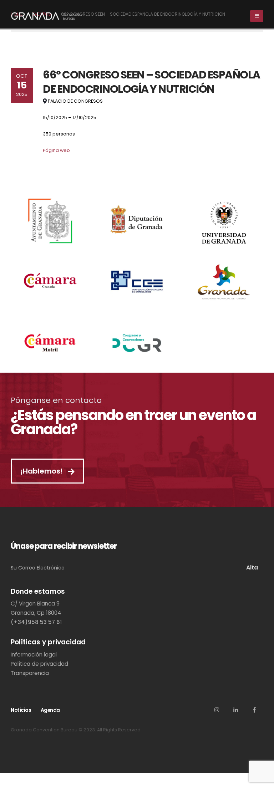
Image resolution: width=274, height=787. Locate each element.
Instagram (216, 709)
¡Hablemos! (42, 471)
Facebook (254, 709)
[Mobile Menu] (256, 16)
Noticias (21, 710)
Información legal (34, 654)
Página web (56, 150)
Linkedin (235, 709)
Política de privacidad (39, 664)
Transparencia (30, 673)
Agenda (50, 710)
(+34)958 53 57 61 (36, 622)
